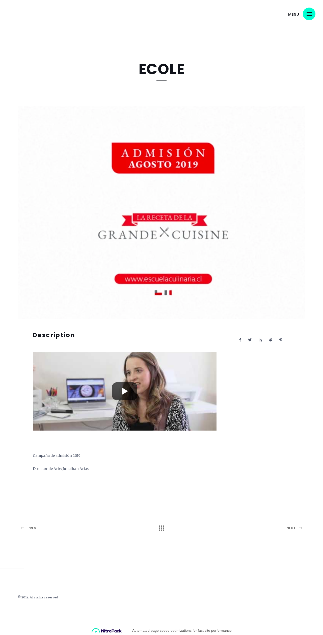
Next (291, 528)
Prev (31, 528)
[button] (309, 14)
